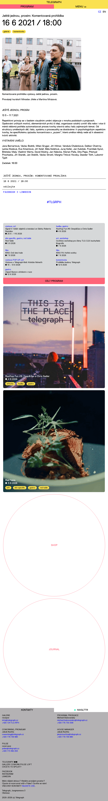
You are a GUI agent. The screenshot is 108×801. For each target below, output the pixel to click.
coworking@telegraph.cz (13, 734)
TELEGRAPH (54, 2)
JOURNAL (54, 649)
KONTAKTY (27, 709)
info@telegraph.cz (10, 720)
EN (104, 11)
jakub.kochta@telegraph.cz (69, 734)
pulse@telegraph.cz (10, 748)
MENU (79, 6)
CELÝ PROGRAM (54, 280)
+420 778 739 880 (10, 737)
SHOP (54, 545)
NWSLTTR (82, 709)
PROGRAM (27, 6)
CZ (99, 11)
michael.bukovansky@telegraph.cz (72, 720)
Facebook (9, 192)
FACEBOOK (7, 771)
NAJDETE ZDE (28, 786)
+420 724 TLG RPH (10, 722)
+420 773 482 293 (10, 751)
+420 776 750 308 (65, 722)
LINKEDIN (6, 776)
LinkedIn (25, 192)
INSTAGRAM (7, 774)
